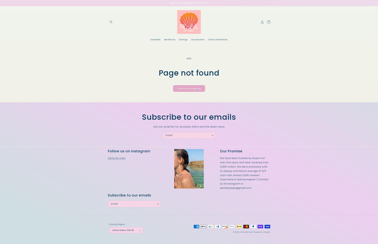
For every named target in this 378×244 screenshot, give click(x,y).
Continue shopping (189, 88)
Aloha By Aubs (247, 232)
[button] (111, 22)
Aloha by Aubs (117, 158)
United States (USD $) (123, 230)
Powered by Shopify (261, 232)
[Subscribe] (212, 135)
